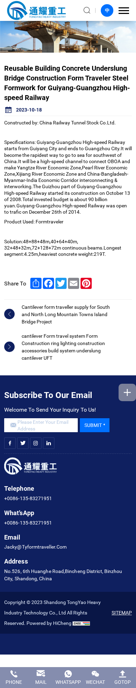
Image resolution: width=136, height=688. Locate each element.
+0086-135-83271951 (28, 498)
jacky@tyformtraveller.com (35, 546)
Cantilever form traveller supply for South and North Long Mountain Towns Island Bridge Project (66, 314)
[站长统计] (81, 623)
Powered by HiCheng (49, 623)
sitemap (122, 612)
